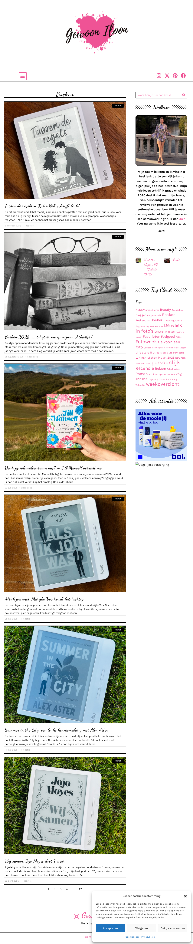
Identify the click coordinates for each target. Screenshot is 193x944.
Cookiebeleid (132, 937)
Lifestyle (142, 352)
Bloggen (141, 315)
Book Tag (170, 320)
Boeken (169, 314)
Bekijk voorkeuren (173, 928)
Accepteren (110, 928)
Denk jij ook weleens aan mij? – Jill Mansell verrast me (53, 468)
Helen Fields (172, 347)
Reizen (160, 369)
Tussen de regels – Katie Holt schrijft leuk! (42, 206)
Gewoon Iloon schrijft (154, 348)
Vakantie (140, 385)
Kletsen (182, 348)
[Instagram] (159, 75)
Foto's (179, 337)
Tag (180, 374)
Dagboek (140, 326)
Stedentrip (172, 374)
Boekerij (158, 320)
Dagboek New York (154, 326)
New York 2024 (143, 363)
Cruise (178, 320)
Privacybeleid (148, 937)
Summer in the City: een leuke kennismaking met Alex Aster (56, 730)
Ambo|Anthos (152, 310)
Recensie (145, 368)
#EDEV (140, 309)
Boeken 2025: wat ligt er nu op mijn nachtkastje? (48, 337)
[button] (185, 896)
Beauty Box (177, 310)
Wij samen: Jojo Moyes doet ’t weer (35, 861)
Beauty (165, 310)
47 (80, 889)
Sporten (162, 374)
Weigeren (141, 928)
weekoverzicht (162, 384)
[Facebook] (183, 75)
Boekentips (143, 320)
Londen (164, 352)
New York (180, 357)
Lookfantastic (176, 352)
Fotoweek (146, 342)
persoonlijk (165, 362)
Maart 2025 (166, 357)
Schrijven (153, 374)
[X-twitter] (167, 75)
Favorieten (151, 336)
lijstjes (155, 352)
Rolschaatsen (173, 369)
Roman (142, 374)
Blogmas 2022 (154, 315)
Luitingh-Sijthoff (146, 357)
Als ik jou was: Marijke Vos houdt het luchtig (44, 599)
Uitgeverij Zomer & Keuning (162, 379)
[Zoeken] (184, 95)
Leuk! (176, 260)
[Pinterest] (175, 75)
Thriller (141, 379)
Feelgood (168, 337)
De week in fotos (165, 331)
